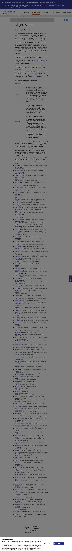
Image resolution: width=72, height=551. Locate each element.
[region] (36, 544)
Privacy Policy (30, 549)
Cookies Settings (48, 543)
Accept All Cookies (58, 543)
